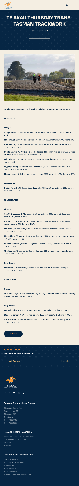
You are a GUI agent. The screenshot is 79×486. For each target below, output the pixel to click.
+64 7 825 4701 (11, 468)
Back (14, 334)
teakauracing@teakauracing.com (18, 474)
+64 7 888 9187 (11, 420)
